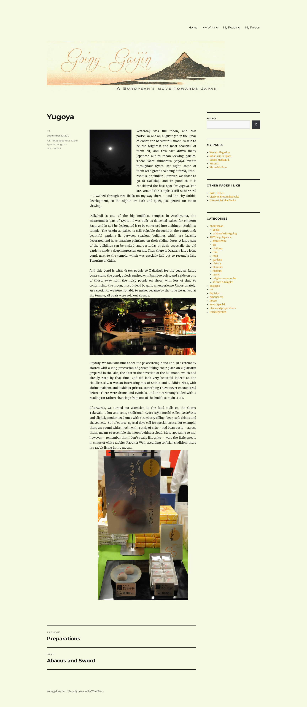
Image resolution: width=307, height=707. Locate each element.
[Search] (256, 124)
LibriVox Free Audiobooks (224, 196)
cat (211, 289)
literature (218, 267)
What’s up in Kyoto (220, 156)
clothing (217, 248)
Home (193, 27)
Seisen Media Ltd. (219, 159)
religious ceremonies (224, 278)
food (215, 255)
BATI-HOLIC (217, 193)
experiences (216, 297)
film (215, 252)
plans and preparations (223, 308)
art (214, 244)
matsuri (217, 270)
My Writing (210, 27)
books (216, 229)
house (213, 300)
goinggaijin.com (56, 691)
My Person (252, 27)
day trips (214, 293)
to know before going (225, 233)
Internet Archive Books (223, 200)
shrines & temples (223, 282)
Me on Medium (218, 167)
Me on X (214, 163)
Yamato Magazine (220, 152)
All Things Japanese (58, 140)
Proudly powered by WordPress (86, 691)
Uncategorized (218, 312)
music (216, 274)
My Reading (231, 27)
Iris (48, 130)
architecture (220, 241)
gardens (217, 259)
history (217, 263)
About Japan (216, 226)
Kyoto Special (217, 304)
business (215, 285)
